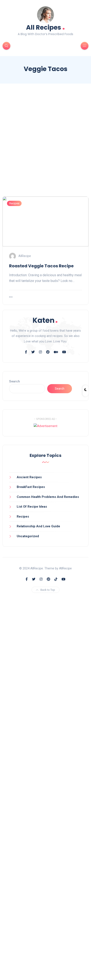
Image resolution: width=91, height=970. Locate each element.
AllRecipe (24, 256)
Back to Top (47, 589)
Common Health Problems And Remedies (48, 497)
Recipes (14, 203)
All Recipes (45, 27)
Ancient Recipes (29, 477)
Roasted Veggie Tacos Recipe (41, 266)
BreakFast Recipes (31, 487)
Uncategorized (28, 536)
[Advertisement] (45, 143)
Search (14, 381)
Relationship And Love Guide (38, 526)
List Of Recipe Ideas (32, 506)
